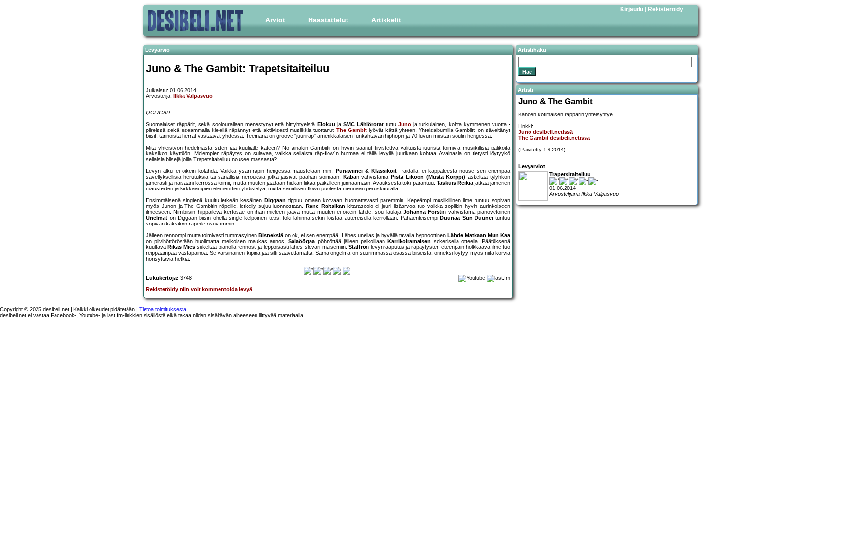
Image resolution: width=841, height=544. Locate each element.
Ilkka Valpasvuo (193, 96)
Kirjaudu (631, 9)
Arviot (275, 20)
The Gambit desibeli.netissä (554, 138)
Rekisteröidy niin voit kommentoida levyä (199, 289)
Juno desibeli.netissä (545, 132)
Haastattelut (328, 20)
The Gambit (351, 130)
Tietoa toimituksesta (162, 309)
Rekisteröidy (665, 9)
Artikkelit (386, 20)
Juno (404, 124)
